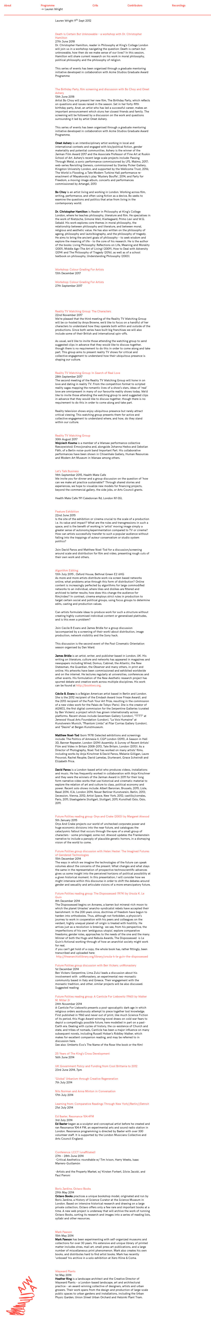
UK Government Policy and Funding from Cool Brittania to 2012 (96, 1066)
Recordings (178, 5)
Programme (48, 5)
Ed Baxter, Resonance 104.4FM (74, 1116)
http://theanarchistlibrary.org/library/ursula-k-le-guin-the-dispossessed (102, 956)
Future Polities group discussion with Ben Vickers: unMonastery (95, 965)
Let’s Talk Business (67, 471)
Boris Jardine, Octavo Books (73, 1189)
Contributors (135, 5)
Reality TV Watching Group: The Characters (83, 311)
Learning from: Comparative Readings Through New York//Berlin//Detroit (102, 1104)
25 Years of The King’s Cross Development (82, 1053)
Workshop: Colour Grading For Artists (79, 269)
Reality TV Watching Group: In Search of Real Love (87, 373)
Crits (95, 5)
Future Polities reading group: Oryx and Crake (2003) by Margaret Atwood (102, 816)
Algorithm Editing (66, 570)
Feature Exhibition (67, 511)
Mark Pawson (63, 1232)
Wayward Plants (65, 1271)
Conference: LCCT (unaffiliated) (75, 1152)
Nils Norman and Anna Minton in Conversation (85, 1091)
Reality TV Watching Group (72, 435)
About (7, 5)
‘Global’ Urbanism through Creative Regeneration (86, 1079)
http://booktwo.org (88, 685)
